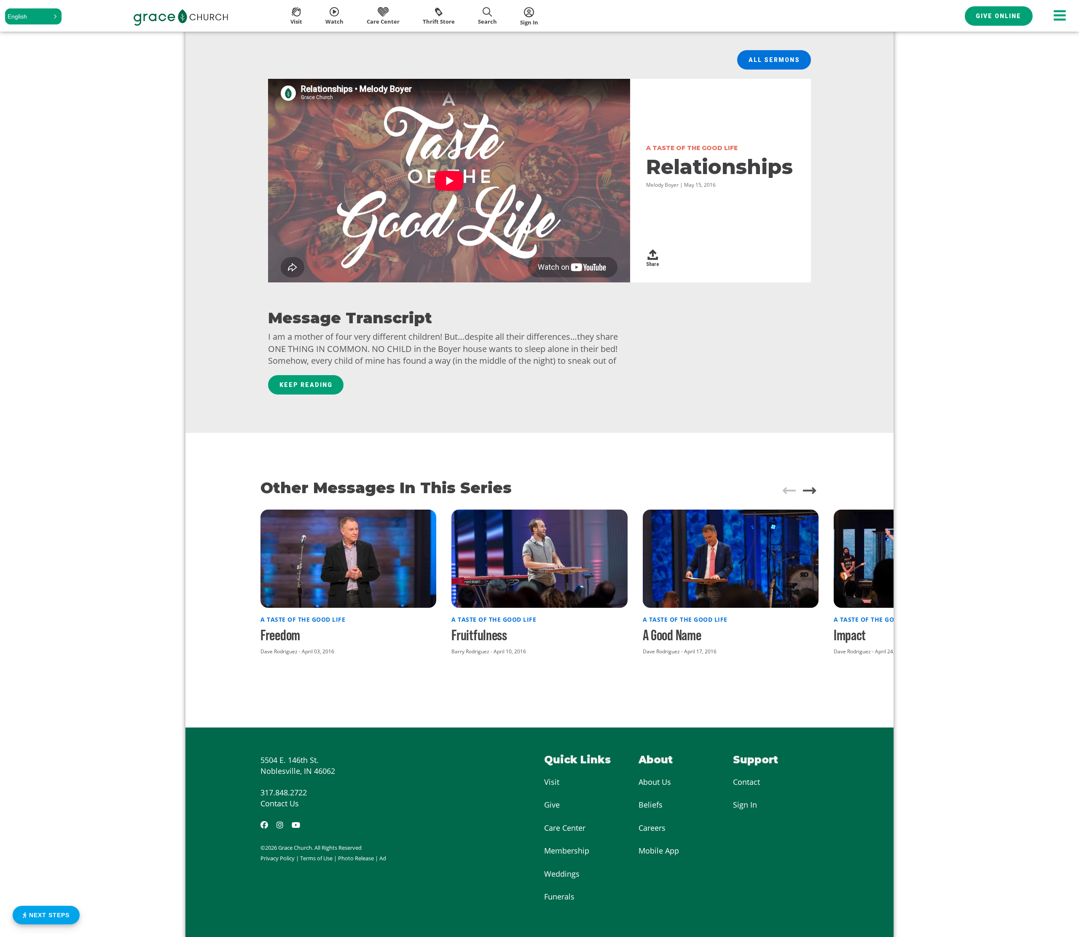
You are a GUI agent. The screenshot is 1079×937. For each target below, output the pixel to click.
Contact (746, 782)
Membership (566, 851)
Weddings (562, 874)
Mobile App (659, 851)
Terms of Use (316, 858)
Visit (551, 782)
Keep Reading (306, 384)
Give (552, 805)
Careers (652, 828)
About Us (655, 782)
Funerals (559, 896)
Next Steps (48, 915)
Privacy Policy (277, 858)
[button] (33, 16)
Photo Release (356, 858)
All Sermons (774, 59)
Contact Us (279, 803)
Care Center (564, 828)
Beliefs (651, 805)
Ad (382, 858)
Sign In (745, 805)
